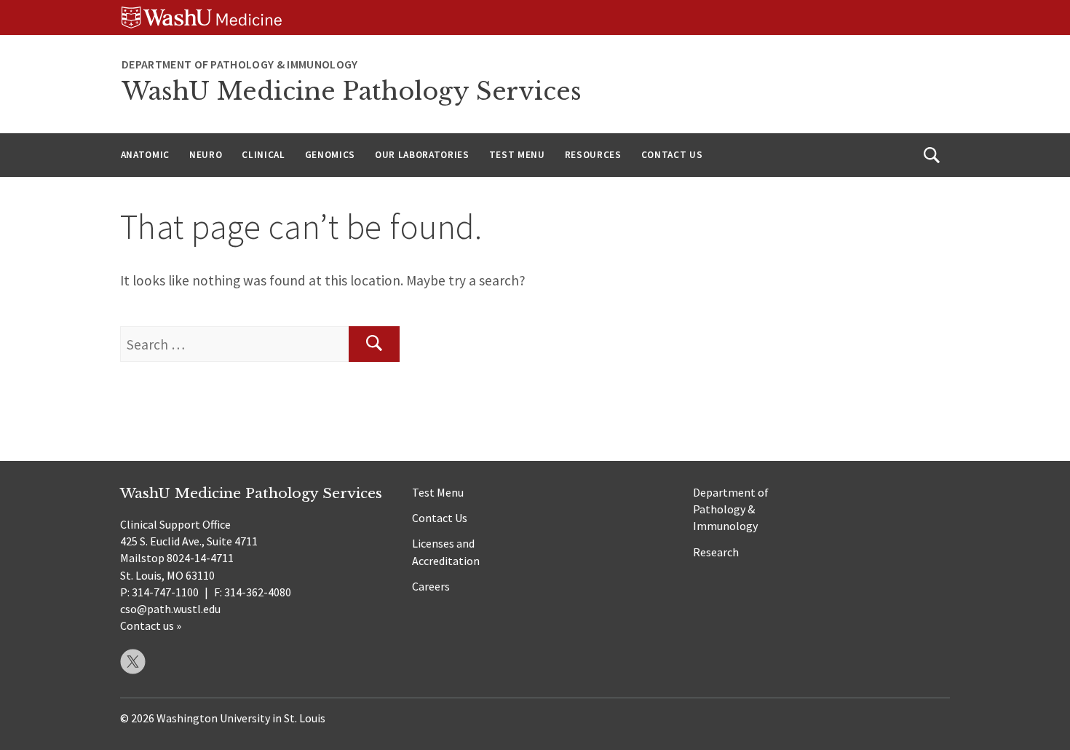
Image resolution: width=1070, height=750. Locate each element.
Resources (593, 155)
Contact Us (672, 155)
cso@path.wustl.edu (170, 608)
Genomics (330, 155)
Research (716, 552)
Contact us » (150, 625)
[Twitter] (133, 661)
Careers (431, 586)
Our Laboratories (422, 155)
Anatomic (145, 155)
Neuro (205, 155)
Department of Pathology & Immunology (731, 509)
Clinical (263, 155)
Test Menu (517, 155)
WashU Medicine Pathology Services (352, 91)
